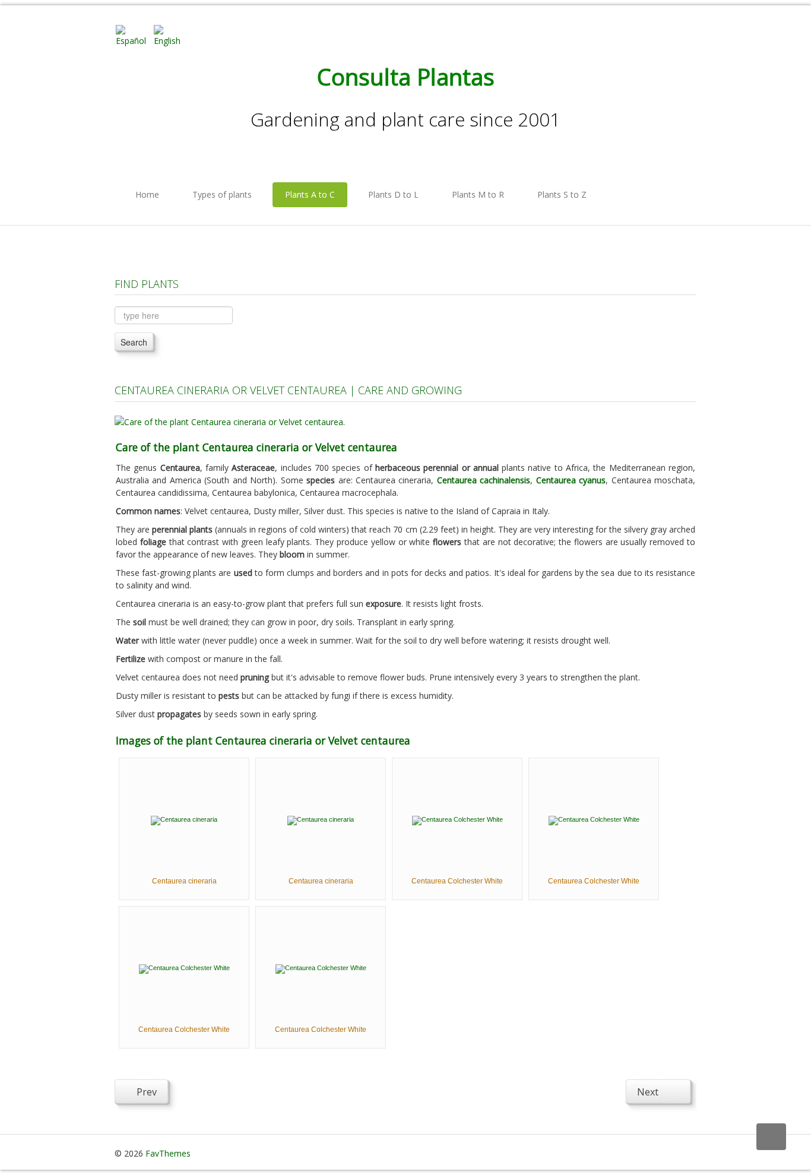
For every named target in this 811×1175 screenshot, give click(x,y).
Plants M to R (478, 194)
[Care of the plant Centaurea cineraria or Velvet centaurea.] (230, 420)
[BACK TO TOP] (771, 1136)
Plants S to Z (562, 194)
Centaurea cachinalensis (483, 480)
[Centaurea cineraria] (184, 819)
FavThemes (168, 1153)
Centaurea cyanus (571, 480)
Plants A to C (310, 194)
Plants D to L (393, 194)
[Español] (133, 34)
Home (147, 194)
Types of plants (222, 194)
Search (134, 342)
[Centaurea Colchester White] (457, 819)
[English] (171, 34)
